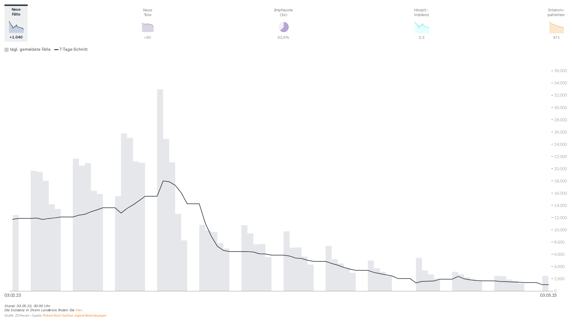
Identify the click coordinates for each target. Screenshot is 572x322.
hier (79, 310)
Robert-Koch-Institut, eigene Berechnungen (74, 316)
